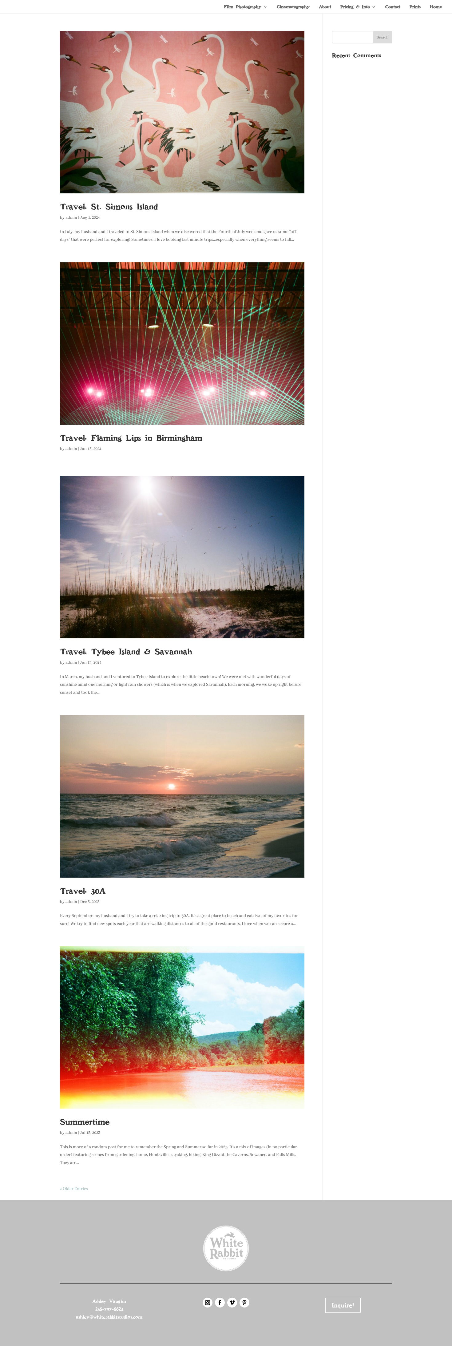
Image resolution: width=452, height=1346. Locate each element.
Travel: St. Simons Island (109, 206)
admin (71, 217)
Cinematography (293, 7)
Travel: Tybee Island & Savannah (126, 651)
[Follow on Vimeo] (232, 1303)
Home (436, 7)
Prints (415, 7)
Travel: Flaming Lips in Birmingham (131, 438)
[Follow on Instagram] (207, 1303)
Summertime (84, 1122)
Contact (392, 7)
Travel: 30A (82, 891)
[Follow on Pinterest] (244, 1303)
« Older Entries (74, 1189)
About (325, 7)
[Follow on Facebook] (220, 1303)
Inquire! (343, 1305)
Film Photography (242, 7)
